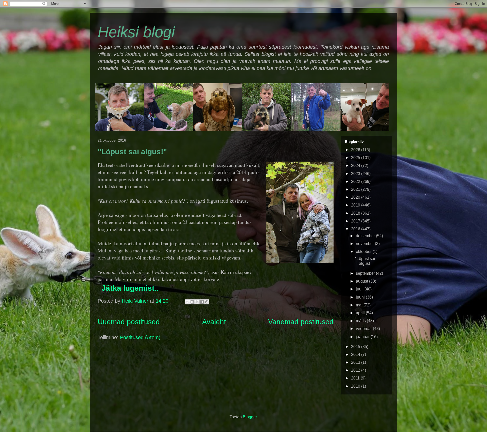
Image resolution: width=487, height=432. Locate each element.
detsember (366, 236)
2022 (356, 181)
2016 (356, 229)
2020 (356, 197)
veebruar (364, 328)
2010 (356, 386)
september (366, 273)
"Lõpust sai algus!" (132, 151)
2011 (356, 378)
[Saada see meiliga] (187, 301)
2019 (356, 205)
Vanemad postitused (301, 322)
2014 (356, 354)
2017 (356, 221)
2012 (356, 370)
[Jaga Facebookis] (201, 301)
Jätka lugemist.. (130, 288)
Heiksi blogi (136, 32)
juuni (361, 297)
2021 (356, 189)
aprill (361, 313)
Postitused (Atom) (140, 337)
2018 (356, 213)
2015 (356, 346)
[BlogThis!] (192, 301)
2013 (356, 362)
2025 (356, 157)
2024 (356, 165)
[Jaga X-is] (197, 301)
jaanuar (363, 337)
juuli (360, 289)
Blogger (250, 417)
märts (361, 321)
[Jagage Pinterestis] (206, 301)
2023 (356, 173)
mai (359, 305)
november (365, 243)
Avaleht (214, 322)
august (362, 281)
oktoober (364, 251)
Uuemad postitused (129, 322)
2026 (356, 150)
